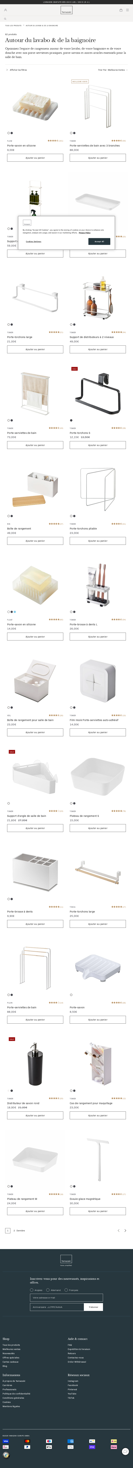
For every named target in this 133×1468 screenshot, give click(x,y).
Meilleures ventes (11, 1349)
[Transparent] (8, 612)
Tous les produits (13, 25)
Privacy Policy (85, 232)
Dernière (20, 1230)
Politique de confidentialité (16, 1393)
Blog (5, 1366)
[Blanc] (8, 133)
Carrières (7, 1385)
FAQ (70, 1344)
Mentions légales (11, 1406)
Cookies (7, 1402)
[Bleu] (15, 612)
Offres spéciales (11, 1357)
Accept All (99, 241)
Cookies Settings (33, 241)
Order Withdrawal (77, 1361)
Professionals (9, 1389)
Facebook (73, 1385)
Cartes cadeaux (10, 1361)
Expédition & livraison (79, 1349)
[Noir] (12, 133)
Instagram (73, 1380)
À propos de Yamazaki (14, 1380)
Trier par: (111, 69)
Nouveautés (9, 1353)
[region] (66, 233)
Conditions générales (13, 1397)
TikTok (71, 1397)
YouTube (72, 1393)
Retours (72, 1353)
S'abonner (93, 1307)
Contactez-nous (76, 1357)
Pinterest (72, 1389)
